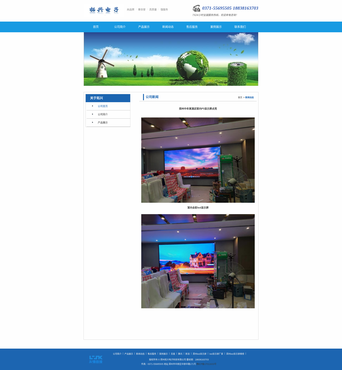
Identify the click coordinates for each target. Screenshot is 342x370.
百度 (173, 354)
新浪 (187, 354)
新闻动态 (168, 26)
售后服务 (192, 26)
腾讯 (180, 354)
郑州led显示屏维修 (235, 354)
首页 (96, 26)
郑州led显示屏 (199, 354)
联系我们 (240, 26)
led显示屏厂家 (216, 354)
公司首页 (103, 106)
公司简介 (120, 26)
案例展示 (216, 26)
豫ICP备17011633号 (206, 364)
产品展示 (144, 26)
